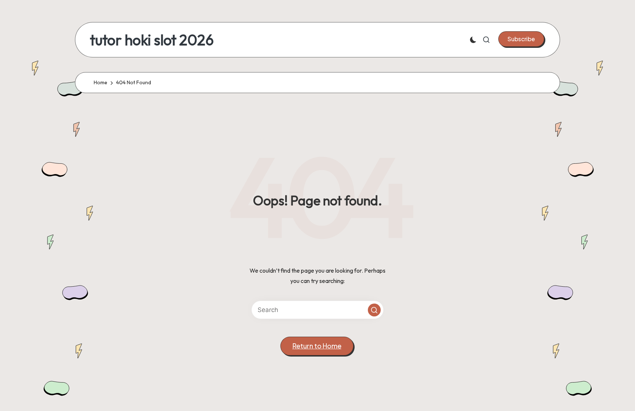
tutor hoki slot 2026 (152, 40)
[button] (521, 39)
